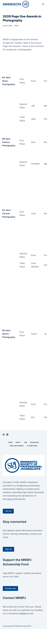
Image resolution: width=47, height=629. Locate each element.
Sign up (8, 549)
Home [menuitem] (10, 442)
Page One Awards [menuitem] (17, 446)
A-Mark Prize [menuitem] (32, 446)
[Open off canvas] (43, 4)
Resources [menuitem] (34, 442)
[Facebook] (4, 434)
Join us (8, 511)
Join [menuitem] (25, 442)
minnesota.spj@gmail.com (21, 613)
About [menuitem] (18, 442)
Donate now (10, 588)
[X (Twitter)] (7, 434)
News (17, 25)
